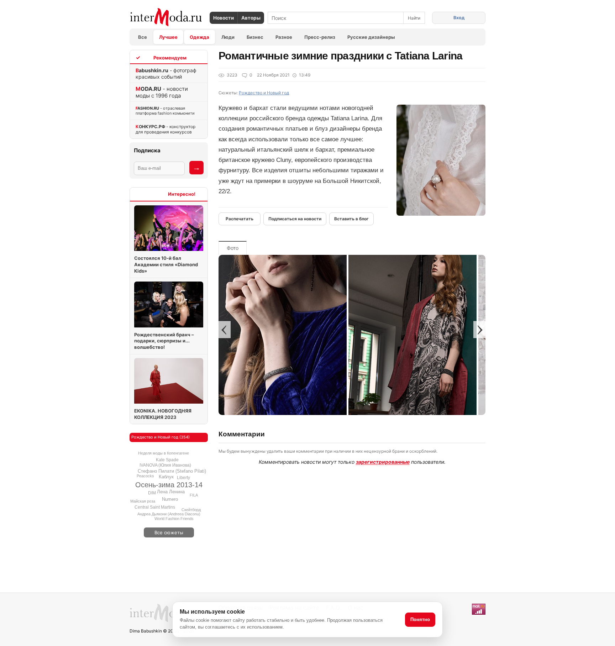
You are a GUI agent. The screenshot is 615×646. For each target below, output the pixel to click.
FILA (194, 495)
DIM (152, 492)
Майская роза (142, 501)
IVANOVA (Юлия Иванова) (165, 465)
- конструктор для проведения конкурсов (165, 129)
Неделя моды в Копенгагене (163, 453)
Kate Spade (167, 459)
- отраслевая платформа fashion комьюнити (165, 111)
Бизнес (255, 37)
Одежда (199, 37)
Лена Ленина (171, 491)
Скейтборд (191, 510)
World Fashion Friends (174, 518)
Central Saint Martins (155, 507)
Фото (232, 248)
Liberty (183, 477)
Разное (283, 37)
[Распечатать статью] (240, 218)
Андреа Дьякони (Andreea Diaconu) (168, 514)
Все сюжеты (168, 532)
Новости (223, 18)
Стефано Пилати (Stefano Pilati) (172, 471)
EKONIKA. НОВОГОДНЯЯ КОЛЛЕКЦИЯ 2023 (162, 414)
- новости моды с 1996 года (162, 92)
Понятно (420, 619)
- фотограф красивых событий (166, 73)
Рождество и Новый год (264, 92)
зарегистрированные (383, 462)
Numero (170, 499)
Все (142, 37)
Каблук (166, 476)
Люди (228, 37)
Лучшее (168, 37)
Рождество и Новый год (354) (160, 437)
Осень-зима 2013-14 (169, 485)
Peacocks (145, 476)
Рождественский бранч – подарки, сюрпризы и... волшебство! (164, 341)
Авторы (251, 18)
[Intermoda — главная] (166, 17)
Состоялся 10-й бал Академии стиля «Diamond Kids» (166, 264)
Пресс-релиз (319, 37)
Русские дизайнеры (371, 37)
